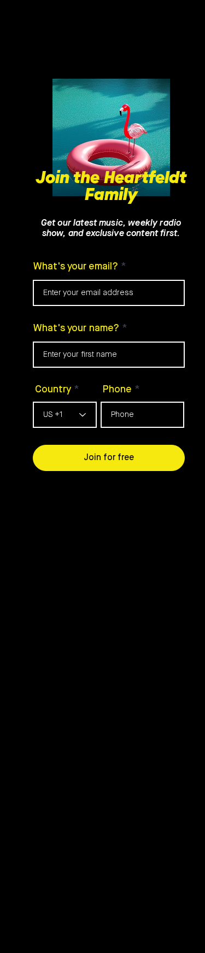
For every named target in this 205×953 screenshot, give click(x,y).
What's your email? (75, 267)
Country (53, 390)
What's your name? (76, 328)
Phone (117, 390)
